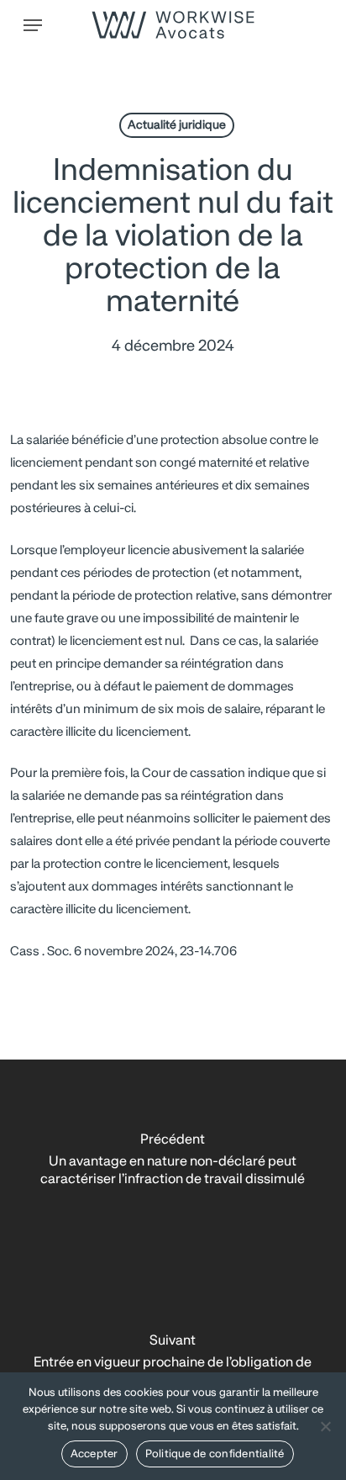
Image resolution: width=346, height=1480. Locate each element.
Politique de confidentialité (215, 1454)
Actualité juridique (177, 125)
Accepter (94, 1454)
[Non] (325, 1426)
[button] (33, 25)
